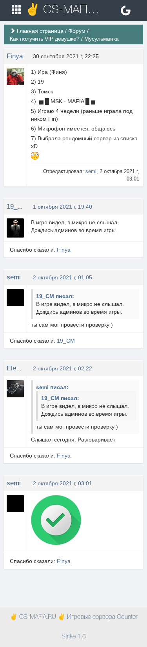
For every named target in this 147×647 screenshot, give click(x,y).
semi (90, 171)
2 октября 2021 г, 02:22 (62, 368)
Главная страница (40, 31)
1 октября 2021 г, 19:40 (62, 207)
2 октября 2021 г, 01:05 (62, 277)
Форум (76, 31)
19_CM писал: (55, 296)
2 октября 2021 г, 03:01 (62, 483)
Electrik (18, 368)
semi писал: (52, 387)
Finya (15, 56)
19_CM (17, 206)
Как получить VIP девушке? (45, 39)
